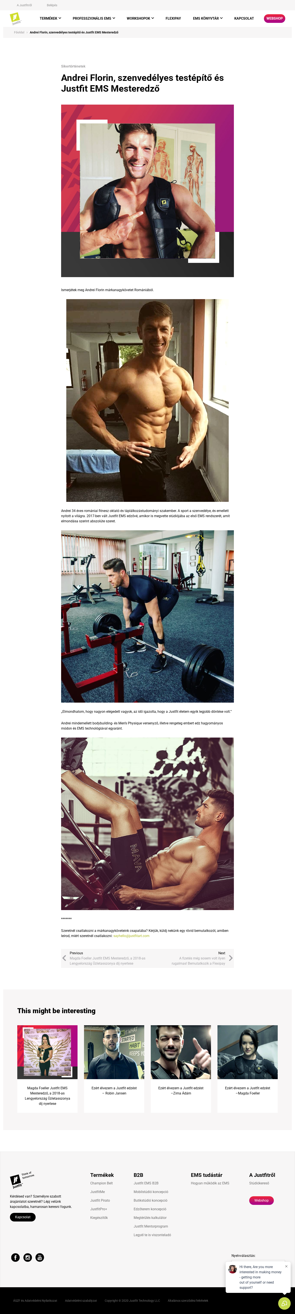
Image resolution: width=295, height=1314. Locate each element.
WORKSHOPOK (138, 18)
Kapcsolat (244, 18)
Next (198, 958)
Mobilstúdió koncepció (151, 1192)
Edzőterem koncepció (150, 1209)
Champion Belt (101, 1183)
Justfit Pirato (100, 1200)
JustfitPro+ (98, 1209)
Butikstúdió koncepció (150, 1200)
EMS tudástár (206, 1175)
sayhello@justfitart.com (131, 936)
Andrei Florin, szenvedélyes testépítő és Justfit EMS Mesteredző (74, 32)
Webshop (274, 18)
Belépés (52, 5)
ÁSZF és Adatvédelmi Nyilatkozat (35, 1300)
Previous (107, 958)
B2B (138, 1175)
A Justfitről (24, 5)
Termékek (48, 18)
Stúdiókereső (259, 1183)
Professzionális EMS (92, 18)
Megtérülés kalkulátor (150, 1218)
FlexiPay (173, 18)
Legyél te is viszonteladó (152, 1235)
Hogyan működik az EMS (210, 1183)
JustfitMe (97, 1192)
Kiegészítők (99, 1218)
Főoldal (19, 32)
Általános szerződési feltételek (188, 1300)
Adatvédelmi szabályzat (81, 1300)
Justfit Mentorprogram (151, 1226)
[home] (16, 18)
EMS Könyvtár (206, 18)
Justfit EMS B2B (146, 1183)
